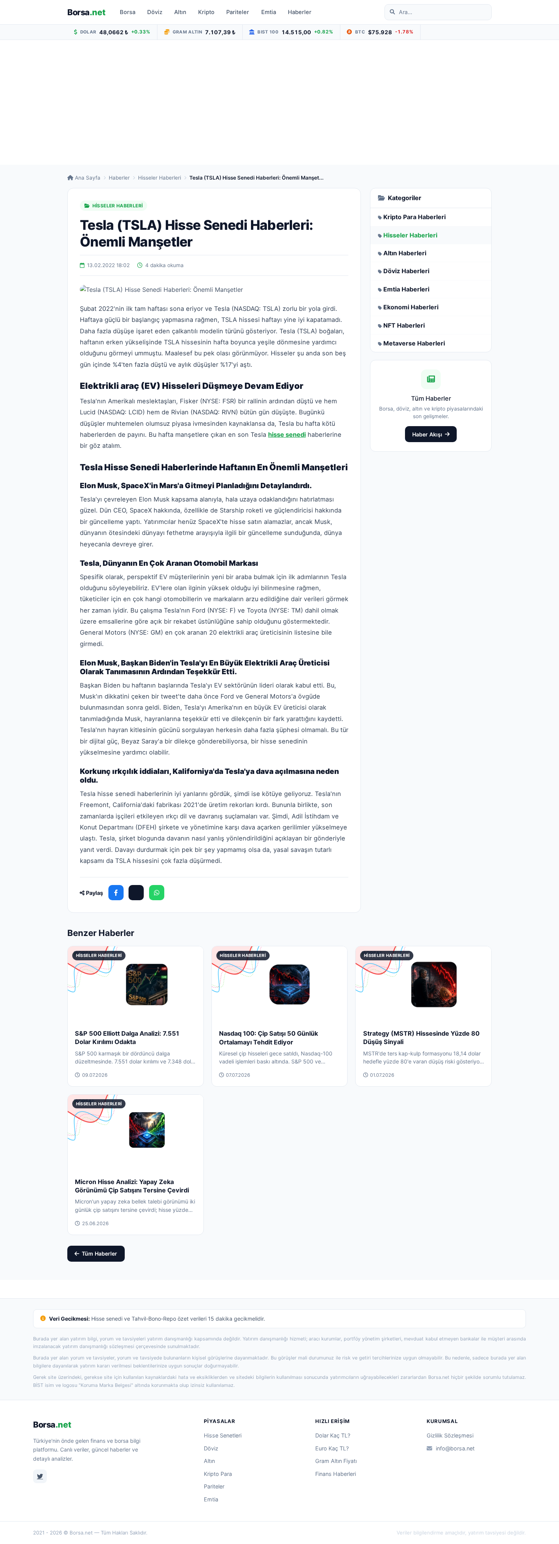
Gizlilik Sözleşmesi (450, 1435)
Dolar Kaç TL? (332, 1435)
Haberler (299, 12)
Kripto (206, 12)
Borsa (86, 12)
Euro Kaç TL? (332, 1448)
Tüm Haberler (99, 1253)
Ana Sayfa (87, 178)
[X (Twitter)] (136, 892)
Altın (180, 12)
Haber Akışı (427, 434)
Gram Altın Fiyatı (336, 1461)
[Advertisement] (279, 102)
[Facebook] (116, 892)
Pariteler (237, 12)
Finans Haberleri (335, 1474)
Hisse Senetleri (222, 1435)
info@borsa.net (455, 1448)
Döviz (154, 12)
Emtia (268, 12)
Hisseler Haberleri (159, 178)
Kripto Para (218, 1474)
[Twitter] (40, 1476)
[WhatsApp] (156, 892)
